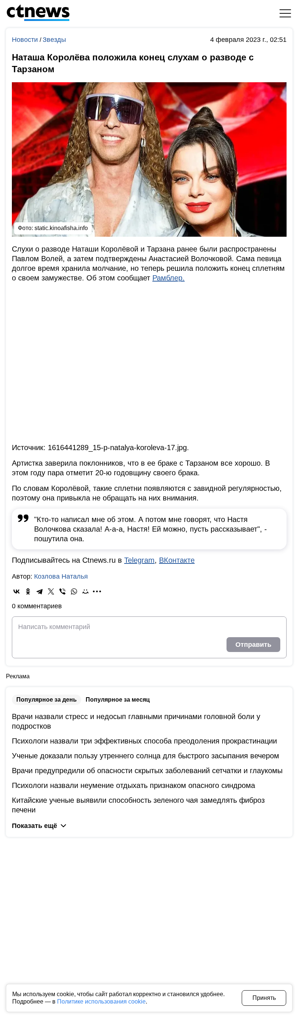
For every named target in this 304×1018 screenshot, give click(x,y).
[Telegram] (39, 591)
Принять (264, 998)
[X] (51, 591)
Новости (26, 39)
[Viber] (62, 591)
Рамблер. (168, 278)
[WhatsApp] (74, 591)
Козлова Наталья (61, 576)
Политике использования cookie (101, 1001)
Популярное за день (46, 699)
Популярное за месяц (118, 699)
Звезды (54, 39)
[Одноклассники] (28, 591)
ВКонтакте (177, 560)
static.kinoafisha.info (61, 228)
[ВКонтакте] (16, 591)
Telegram (139, 560)
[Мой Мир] (85, 591)
